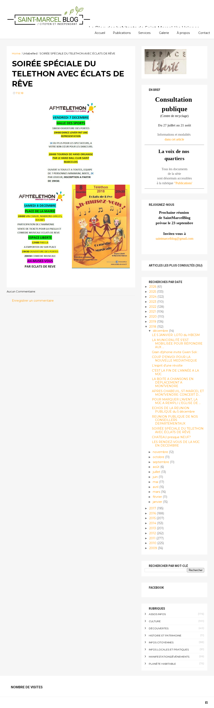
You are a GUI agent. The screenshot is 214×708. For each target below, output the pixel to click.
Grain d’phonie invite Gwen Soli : (175, 352)
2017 (153, 508)
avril (156, 487)
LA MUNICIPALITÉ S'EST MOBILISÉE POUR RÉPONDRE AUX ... (177, 343)
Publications (122, 33)
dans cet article (174, 139)
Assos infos (157, 614)
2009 (153, 548)
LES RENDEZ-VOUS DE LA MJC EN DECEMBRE (176, 443)
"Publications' (183, 183)
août (156, 467)
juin (156, 477)
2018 (153, 326)
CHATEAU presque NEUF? (171, 437)
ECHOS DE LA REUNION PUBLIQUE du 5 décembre (173, 409)
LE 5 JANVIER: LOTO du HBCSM (176, 335)
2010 (153, 543)
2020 (153, 316)
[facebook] (206, 702)
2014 (153, 523)
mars (157, 492)
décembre (161, 331)
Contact (204, 33)
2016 (153, 513)
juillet (157, 472)
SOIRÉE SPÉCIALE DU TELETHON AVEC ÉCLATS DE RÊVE (178, 430)
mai (156, 482)
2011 (152, 538)
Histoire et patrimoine (165, 635)
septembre (161, 462)
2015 (153, 518)
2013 (153, 528)
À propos (183, 33)
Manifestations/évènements (169, 656)
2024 (153, 297)
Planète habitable (162, 663)
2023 (153, 302)
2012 (153, 533)
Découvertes (158, 628)
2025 (153, 291)
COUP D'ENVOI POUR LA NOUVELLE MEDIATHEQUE (174, 358)
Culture (155, 621)
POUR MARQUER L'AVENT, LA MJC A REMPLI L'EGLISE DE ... (176, 401)
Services (144, 33)
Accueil (100, 33)
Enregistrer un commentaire (33, 301)
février (158, 497)
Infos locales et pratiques (169, 649)
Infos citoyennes (161, 642)
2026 (153, 286)
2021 (153, 311)
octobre (159, 457)
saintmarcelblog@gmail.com (174, 238)
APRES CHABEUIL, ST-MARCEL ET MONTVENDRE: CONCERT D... (178, 392)
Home (16, 53)
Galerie (164, 33)
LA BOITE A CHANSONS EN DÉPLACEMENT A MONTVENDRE (173, 382)
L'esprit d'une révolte (167, 365)
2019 (153, 321)
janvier (158, 502)
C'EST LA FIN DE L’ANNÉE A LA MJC (175, 372)
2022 (153, 307)
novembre (161, 452)
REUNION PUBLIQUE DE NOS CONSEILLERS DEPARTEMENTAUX (175, 420)
